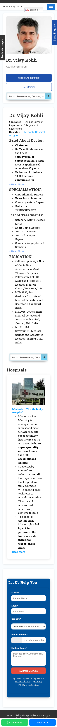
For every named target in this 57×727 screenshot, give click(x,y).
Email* (14, 605)
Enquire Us (42, 722)
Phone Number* (20, 634)
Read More (17, 184)
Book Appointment (30, 78)
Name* (15, 592)
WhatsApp (16, 722)
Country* (16, 618)
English (33, 9)
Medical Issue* (18, 648)
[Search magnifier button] (48, 96)
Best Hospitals (12, 6)
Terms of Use (22, 681)
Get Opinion (28, 87)
